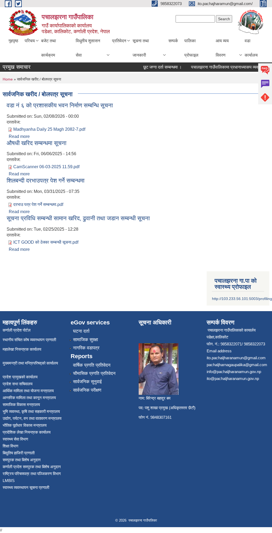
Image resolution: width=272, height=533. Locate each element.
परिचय (30, 41)
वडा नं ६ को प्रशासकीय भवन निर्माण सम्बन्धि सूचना (60, 105)
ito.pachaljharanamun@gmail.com (236, 358)
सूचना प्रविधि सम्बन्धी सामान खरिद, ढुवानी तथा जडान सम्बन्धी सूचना (78, 218)
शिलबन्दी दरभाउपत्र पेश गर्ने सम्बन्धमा (45, 180)
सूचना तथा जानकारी (141, 48)
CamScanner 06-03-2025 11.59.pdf (46, 166)
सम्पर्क (173, 41)
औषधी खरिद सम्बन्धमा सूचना (36, 143)
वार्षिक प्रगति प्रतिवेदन (91, 365)
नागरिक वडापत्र (86, 347)
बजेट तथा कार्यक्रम (48, 48)
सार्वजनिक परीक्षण (87, 390)
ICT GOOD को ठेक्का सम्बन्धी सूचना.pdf (45, 242)
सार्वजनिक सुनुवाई (87, 381)
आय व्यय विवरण (222, 48)
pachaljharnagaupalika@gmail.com (237, 364)
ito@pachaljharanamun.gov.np (233, 378)
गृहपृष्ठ (13, 41)
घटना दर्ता (81, 331)
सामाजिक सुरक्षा (85, 339)
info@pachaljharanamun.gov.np (234, 371)
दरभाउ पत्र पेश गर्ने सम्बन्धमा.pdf (38, 204)
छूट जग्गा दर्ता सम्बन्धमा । (158, 67)
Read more (19, 136)
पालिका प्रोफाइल (191, 48)
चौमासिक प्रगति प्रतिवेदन (94, 373)
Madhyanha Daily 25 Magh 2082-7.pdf (49, 129)
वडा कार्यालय (251, 48)
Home (8, 79)
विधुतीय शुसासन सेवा (88, 48)
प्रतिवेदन (119, 41)
